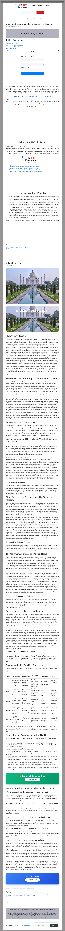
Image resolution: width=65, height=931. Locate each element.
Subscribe (40, 12)
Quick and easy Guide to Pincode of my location (29, 24)
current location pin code (25, 245)
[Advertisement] (32, 80)
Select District (24, 62)
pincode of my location (23, 247)
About (27, 18)
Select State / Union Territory (28, 56)
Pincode (8, 244)
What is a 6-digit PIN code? (12, 46)
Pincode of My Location (41, 5)
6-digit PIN (23, 150)
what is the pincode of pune (29, 895)
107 (12, 902)
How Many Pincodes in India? (41, 892)
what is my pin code (38, 894)
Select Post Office (25, 67)
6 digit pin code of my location (13, 245)
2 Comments (9, 248)
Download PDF (32, 779)
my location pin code (47, 245)
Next (15, 902)
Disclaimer (33, 18)
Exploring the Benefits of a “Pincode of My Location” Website (23, 165)
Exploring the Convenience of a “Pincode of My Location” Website (24, 169)
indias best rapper (14, 263)
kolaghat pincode (51, 892)
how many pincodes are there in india (27, 892)
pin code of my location (14, 247)
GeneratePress (27, 925)
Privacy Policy (41, 18)
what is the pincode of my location (16, 895)
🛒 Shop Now (32, 879)
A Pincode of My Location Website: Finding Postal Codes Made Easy (25, 171)
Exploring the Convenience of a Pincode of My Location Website (24, 166)
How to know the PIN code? (12, 48)
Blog (8, 891)
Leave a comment (10, 896)
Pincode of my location (11, 43)
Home (22, 18)
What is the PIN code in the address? (15, 45)
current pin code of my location (36, 245)
